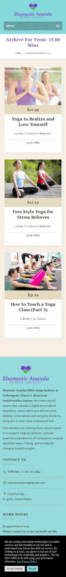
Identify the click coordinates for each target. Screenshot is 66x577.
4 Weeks (25, 318)
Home (18, 53)
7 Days (19, 226)
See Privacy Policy (27, 561)
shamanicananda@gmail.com (26, 482)
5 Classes (32, 133)
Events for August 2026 (38, 53)
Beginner (45, 133)
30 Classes (39, 318)
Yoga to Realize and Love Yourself (33, 121)
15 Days (19, 133)
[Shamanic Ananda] (33, 11)
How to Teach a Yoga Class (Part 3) (33, 307)
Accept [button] (32, 568)
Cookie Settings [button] (15, 568)
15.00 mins (33, 142)
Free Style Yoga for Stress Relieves (33, 214)
